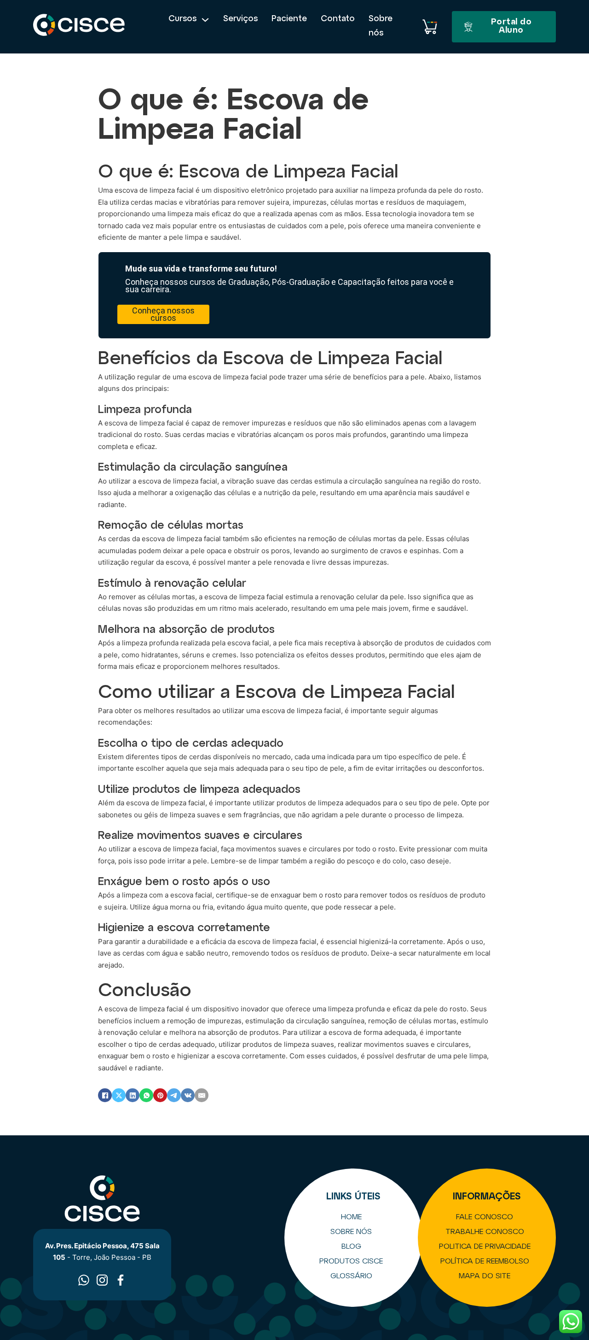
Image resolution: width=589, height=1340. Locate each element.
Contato (338, 19)
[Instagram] (102, 1280)
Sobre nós (381, 26)
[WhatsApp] (146, 1095)
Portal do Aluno (511, 26)
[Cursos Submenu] (205, 20)
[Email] (201, 1095)
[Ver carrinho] (429, 26)
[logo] (79, 27)
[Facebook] (105, 1095)
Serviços (240, 19)
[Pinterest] (160, 1095)
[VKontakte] (188, 1095)
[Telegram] (174, 1095)
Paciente (289, 19)
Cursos (182, 19)
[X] (119, 1095)
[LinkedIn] (132, 1095)
